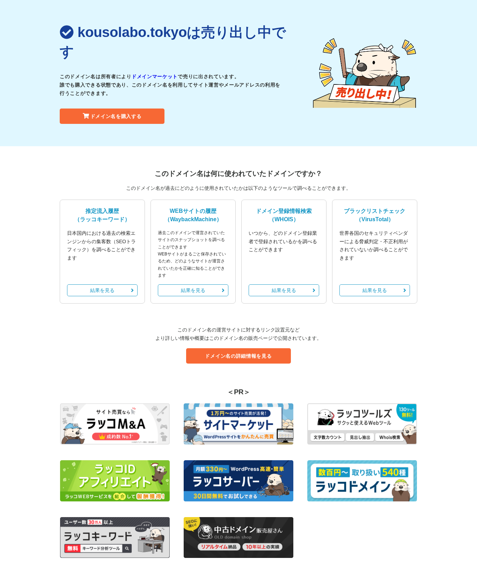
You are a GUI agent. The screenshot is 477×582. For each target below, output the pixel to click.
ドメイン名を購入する (116, 116)
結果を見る (102, 290)
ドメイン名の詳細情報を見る (238, 356)
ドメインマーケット (155, 76)
